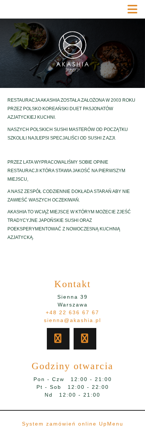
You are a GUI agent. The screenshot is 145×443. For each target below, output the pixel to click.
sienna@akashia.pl (72, 320)
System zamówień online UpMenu (72, 424)
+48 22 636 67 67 (72, 312)
